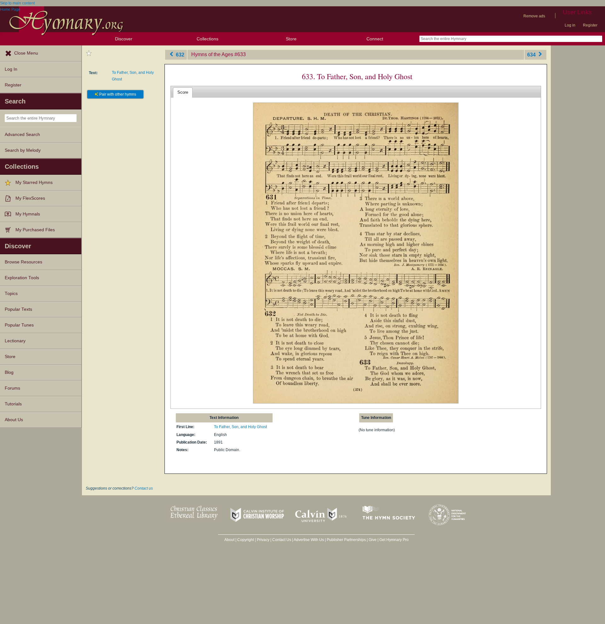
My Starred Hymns (34, 182)
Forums (12, 388)
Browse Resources (23, 262)
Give (373, 540)
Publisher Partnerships (346, 540)
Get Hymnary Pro (394, 540)
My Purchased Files (35, 229)
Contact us (144, 488)
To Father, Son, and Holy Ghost (240, 427)
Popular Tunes (19, 325)
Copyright (245, 540)
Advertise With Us (309, 540)
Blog (9, 372)
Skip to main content (17, 3)
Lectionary (15, 340)
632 (179, 54)
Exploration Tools (22, 277)
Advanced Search (22, 134)
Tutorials (13, 404)
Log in (570, 25)
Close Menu (26, 53)
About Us (14, 419)
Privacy (263, 540)
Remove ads (534, 16)
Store (291, 38)
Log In (11, 69)
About (229, 540)
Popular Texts (18, 309)
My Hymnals (27, 214)
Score (182, 92)
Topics (11, 293)
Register (590, 25)
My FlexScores (30, 198)
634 (532, 54)
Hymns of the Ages (212, 54)
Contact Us (281, 540)
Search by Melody (23, 150)
